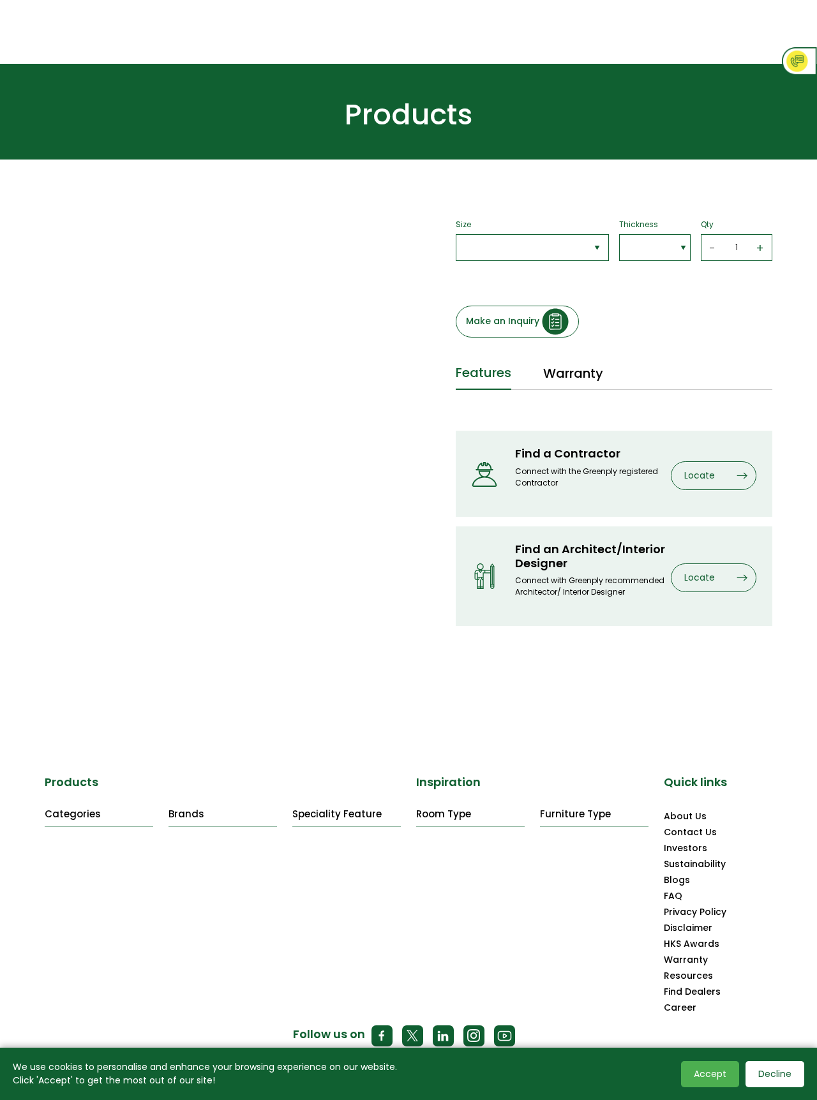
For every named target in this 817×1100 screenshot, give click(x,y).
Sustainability (695, 864)
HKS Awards (691, 943)
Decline (774, 1073)
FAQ (673, 895)
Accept (710, 1073)
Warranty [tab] (573, 373)
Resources (688, 975)
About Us (685, 816)
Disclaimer (688, 927)
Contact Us (690, 832)
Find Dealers (692, 991)
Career (680, 1007)
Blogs (677, 879)
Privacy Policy (695, 911)
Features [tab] (483, 373)
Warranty (686, 959)
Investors (685, 848)
